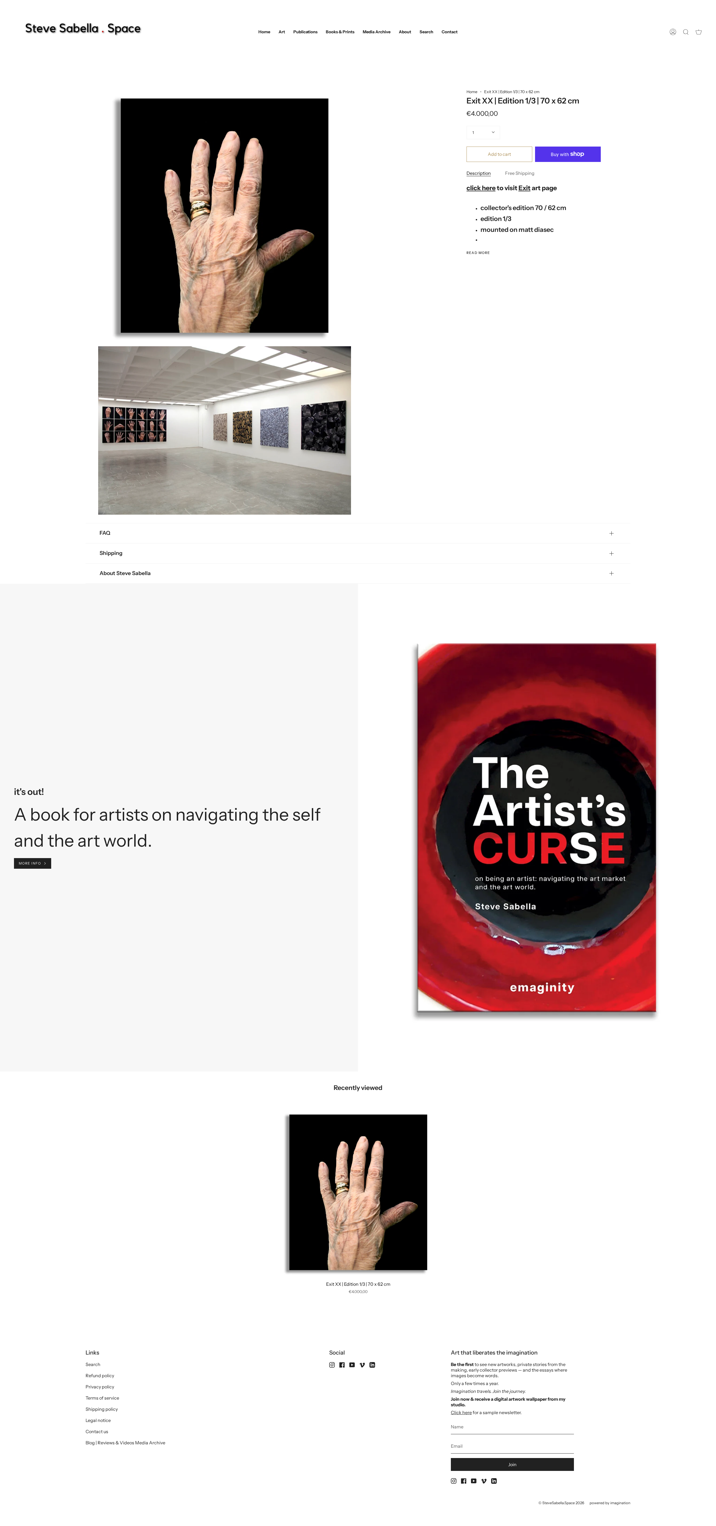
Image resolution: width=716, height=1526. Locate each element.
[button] (281, 32)
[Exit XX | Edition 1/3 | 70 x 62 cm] (358, 1192)
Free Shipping (519, 173)
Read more (478, 253)
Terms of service (102, 1398)
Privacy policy (100, 1387)
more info (30, 863)
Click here (461, 1412)
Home (472, 91)
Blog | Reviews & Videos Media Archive (125, 1442)
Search (93, 1364)
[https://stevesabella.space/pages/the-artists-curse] (71, 814)
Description (479, 173)
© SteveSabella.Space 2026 (561, 1503)
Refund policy (100, 1375)
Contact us (97, 1431)
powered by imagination (610, 1503)
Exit (525, 188)
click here (481, 188)
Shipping (111, 553)
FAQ (105, 533)
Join (512, 1464)
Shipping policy (102, 1409)
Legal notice (98, 1420)
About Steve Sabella (125, 573)
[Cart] (698, 32)
